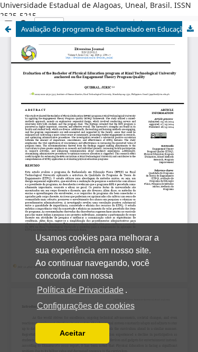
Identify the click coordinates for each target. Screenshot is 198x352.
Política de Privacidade (80, 290)
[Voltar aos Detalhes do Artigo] (8, 29)
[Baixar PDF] (190, 29)
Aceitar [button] (72, 333)
